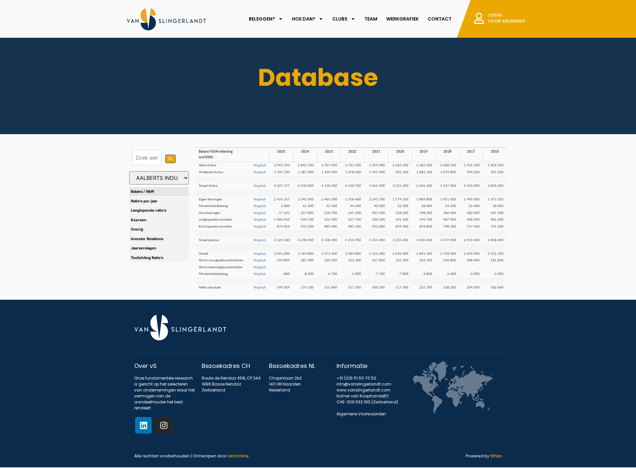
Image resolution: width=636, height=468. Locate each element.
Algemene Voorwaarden (361, 414)
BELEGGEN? (262, 19)
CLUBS (339, 19)
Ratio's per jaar (144, 201)
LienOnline (238, 456)
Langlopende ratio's (148, 210)
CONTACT (439, 19)
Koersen (138, 220)
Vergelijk (259, 165)
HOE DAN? (303, 19)
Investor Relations (147, 238)
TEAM (370, 19)
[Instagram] (163, 425)
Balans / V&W (142, 191)
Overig (137, 229)
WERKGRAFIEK (402, 19)
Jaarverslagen (143, 248)
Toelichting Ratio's (147, 257)
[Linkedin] (143, 425)
